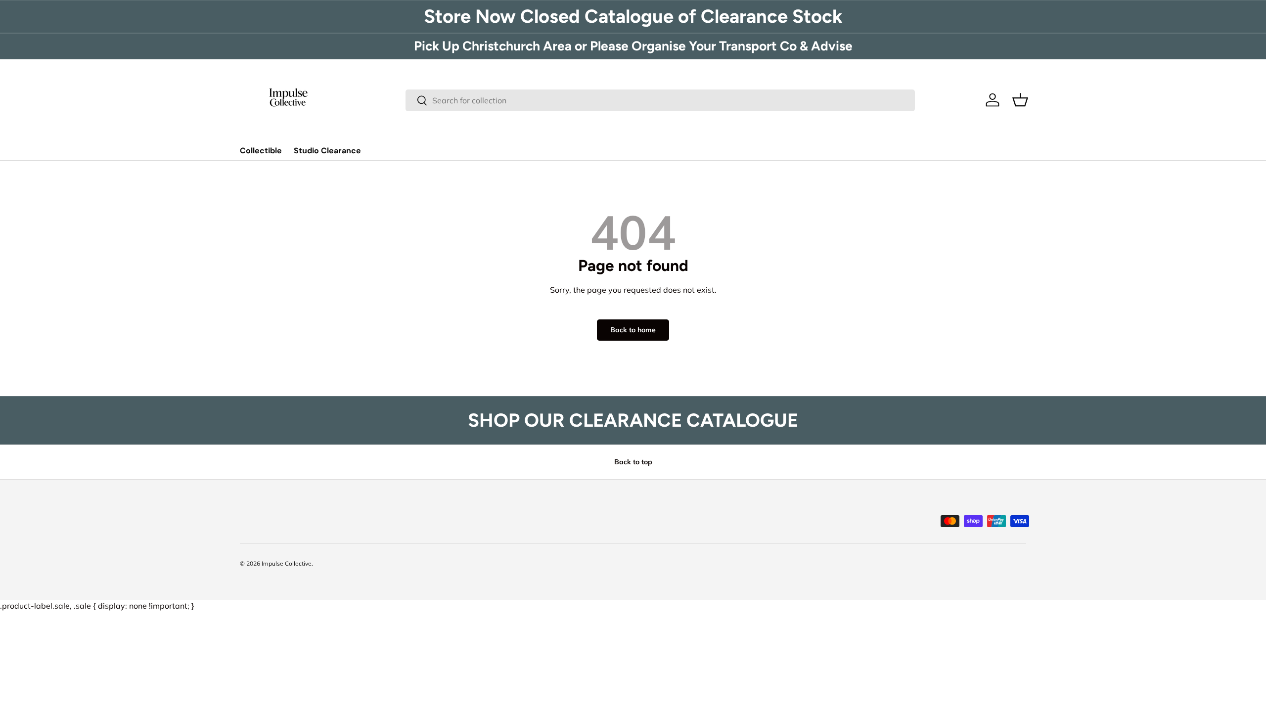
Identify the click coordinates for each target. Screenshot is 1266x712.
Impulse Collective (287, 563)
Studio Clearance (327, 150)
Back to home (633, 329)
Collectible (261, 150)
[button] (1020, 100)
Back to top (633, 461)
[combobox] (660, 100)
